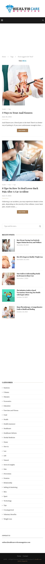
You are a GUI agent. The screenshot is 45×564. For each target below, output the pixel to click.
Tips (5, 505)
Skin (5, 492)
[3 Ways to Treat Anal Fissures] (22, 85)
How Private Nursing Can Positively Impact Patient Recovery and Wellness (29, 241)
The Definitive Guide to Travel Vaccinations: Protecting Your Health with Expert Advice (28, 293)
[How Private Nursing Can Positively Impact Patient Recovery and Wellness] (8, 245)
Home (4, 57)
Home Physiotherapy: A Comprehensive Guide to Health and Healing (29, 308)
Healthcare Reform (10, 433)
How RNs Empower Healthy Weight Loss (30, 257)
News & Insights (9, 465)
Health (6, 419)
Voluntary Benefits (10, 514)
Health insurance (9, 424)
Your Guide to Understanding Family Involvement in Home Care (28, 275)
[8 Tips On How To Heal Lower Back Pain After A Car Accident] (22, 161)
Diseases (6, 397)
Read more (22, 130)
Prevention (7, 474)
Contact (25, 556)
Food (5, 415)
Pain (5, 469)
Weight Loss (8, 519)
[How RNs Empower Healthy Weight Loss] (8, 262)
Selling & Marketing (10, 487)
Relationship (8, 483)
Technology (8, 501)
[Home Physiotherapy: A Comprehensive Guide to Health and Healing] (8, 312)
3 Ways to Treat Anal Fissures (17, 112)
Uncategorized (9, 510)
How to (6, 446)
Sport (5, 496)
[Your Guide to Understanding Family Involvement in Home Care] (8, 279)
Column (6, 392)
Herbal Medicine (9, 437)
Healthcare (7, 428)
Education (7, 406)
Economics (7, 401)
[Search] (43, 20)
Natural (6, 460)
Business (7, 388)
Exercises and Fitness (11, 410)
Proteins (6, 478)
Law (5, 451)
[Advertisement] (22, 41)
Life (5, 456)
